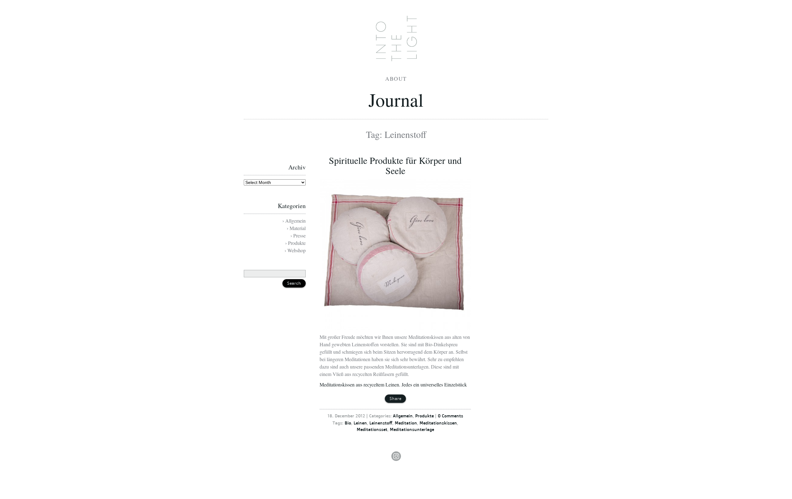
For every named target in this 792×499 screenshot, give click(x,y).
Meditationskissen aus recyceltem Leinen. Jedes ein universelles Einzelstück (393, 384)
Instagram (396, 456)
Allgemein (403, 415)
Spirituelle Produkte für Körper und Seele (395, 165)
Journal (396, 99)
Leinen (360, 422)
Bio (348, 422)
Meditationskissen (438, 422)
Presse (299, 235)
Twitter (392, 389)
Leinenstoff (380, 422)
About (396, 78)
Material (298, 228)
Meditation (406, 422)
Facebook (395, 379)
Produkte (424, 415)
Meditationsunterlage (412, 429)
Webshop (296, 250)
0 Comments (450, 415)
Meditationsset (372, 429)
